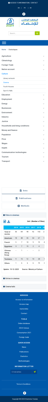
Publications (25, 198)
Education (6, 95)
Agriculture (6, 56)
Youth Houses (8, 87)
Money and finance (9, 130)
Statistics (24, 356)
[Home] (21, 22)
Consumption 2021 (24, 333)
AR (30, 8)
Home (4, 49)
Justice (5, 121)
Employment (7, 99)
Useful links (24, 309)
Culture (5, 74)
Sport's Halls (8, 91)
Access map (24, 304)
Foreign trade (24, 337)
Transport (6, 161)
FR (25, 8)
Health (4, 148)
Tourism (5, 157)
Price (4, 139)
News (24, 347)
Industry (5, 117)
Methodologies (24, 361)
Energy (4, 104)
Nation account (8, 69)
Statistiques (13, 49)
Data (25, 191)
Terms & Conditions (23, 384)
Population (6, 135)
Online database (24, 323)
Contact (34, 3)
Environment (7, 112)
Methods (25, 206)
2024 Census (24, 328)
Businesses (6, 108)
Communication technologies (14, 152)
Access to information (19, 3)
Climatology (7, 60)
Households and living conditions (15, 126)
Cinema (6, 82)
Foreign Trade (7, 65)
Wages (4, 143)
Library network (9, 78)
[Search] (37, 33)
